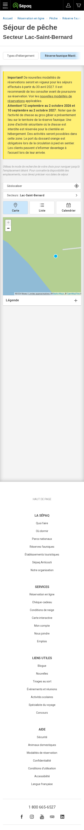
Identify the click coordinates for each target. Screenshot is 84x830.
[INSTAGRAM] (32, 816)
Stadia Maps (58, 294)
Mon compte (42, 625)
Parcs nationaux (42, 538)
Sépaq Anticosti (42, 562)
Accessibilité (42, 776)
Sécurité (42, 737)
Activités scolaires (42, 697)
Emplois (42, 641)
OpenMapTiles (73, 294)
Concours (42, 712)
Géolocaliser (14, 186)
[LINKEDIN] (62, 816)
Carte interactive (42, 617)
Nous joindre (42, 633)
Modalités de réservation (42, 752)
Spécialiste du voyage (42, 704)
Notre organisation (42, 570)
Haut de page (42, 499)
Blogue (42, 665)
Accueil (8, 18)
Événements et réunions (42, 689)
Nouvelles (42, 673)
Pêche (53, 18)
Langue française (42, 784)
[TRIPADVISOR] (52, 816)
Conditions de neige (42, 610)
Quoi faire (42, 523)
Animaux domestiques (42, 745)
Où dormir (42, 531)
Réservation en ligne (31, 18)
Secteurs (25, 195)
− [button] (8, 228)
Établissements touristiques (42, 554)
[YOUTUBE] (42, 816)
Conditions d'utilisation (42, 768)
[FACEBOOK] (21, 816)
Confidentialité (42, 760)
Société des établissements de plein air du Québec (22, 6)
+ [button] (8, 222)
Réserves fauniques (42, 546)
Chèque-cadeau (42, 602)
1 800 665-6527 (42, 807)
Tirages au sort (42, 681)
